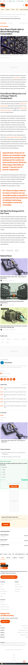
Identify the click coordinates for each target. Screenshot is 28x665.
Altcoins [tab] (8, 557)
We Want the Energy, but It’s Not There (11, 456)
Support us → (5, 621)
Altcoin (13, 9)
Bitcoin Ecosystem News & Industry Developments (9, 16)
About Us (2, 584)
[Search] (23, 5)
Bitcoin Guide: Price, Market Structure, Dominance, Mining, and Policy (12, 14)
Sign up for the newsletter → (9, 577)
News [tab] (2, 557)
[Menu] (26, 5)
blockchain (9, 339)
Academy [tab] (14, 557)
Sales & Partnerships (4, 609)
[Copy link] (14, 379)
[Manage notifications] (24, 661)
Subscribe (5, 524)
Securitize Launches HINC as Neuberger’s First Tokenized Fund (15, 406)
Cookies (14, 660)
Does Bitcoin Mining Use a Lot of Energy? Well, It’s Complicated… (14, 453)
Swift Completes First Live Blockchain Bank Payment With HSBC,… (15, 388)
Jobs (1, 596)
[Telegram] (11, 379)
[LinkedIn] (8, 379)
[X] (1, 379)
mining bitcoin (17, 77)
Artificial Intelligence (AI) (20, 554)
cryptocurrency (16, 339)
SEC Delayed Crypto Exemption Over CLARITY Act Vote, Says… (15, 395)
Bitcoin (2, 9)
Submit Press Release (4, 606)
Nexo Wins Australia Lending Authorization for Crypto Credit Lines (15, 402)
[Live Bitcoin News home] (3, 5)
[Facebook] (5, 379)
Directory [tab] (21, 557)
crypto (2, 342)
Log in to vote (14, 486)
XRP (17, 9)
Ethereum (8, 9)
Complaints (17, 591)
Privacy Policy (17, 584)
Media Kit (2, 602)
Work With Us (3, 593)
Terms (14, 654)
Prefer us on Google (5, 373)
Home (1, 12)
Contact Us (2, 589)
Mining (1, 419)
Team (1, 586)
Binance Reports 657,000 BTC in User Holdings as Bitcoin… (15, 398)
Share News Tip (3, 591)
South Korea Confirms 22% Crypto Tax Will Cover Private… (15, 391)
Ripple (8, 342)
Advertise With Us (4, 604)
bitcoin (1, 415)
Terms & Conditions (19, 586)
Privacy (14, 657)
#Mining (16, 250)
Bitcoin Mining (3, 23)
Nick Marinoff (8, 362)
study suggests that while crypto (15, 137)
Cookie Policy (17, 589)
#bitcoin (2, 250)
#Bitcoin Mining (10, 250)
